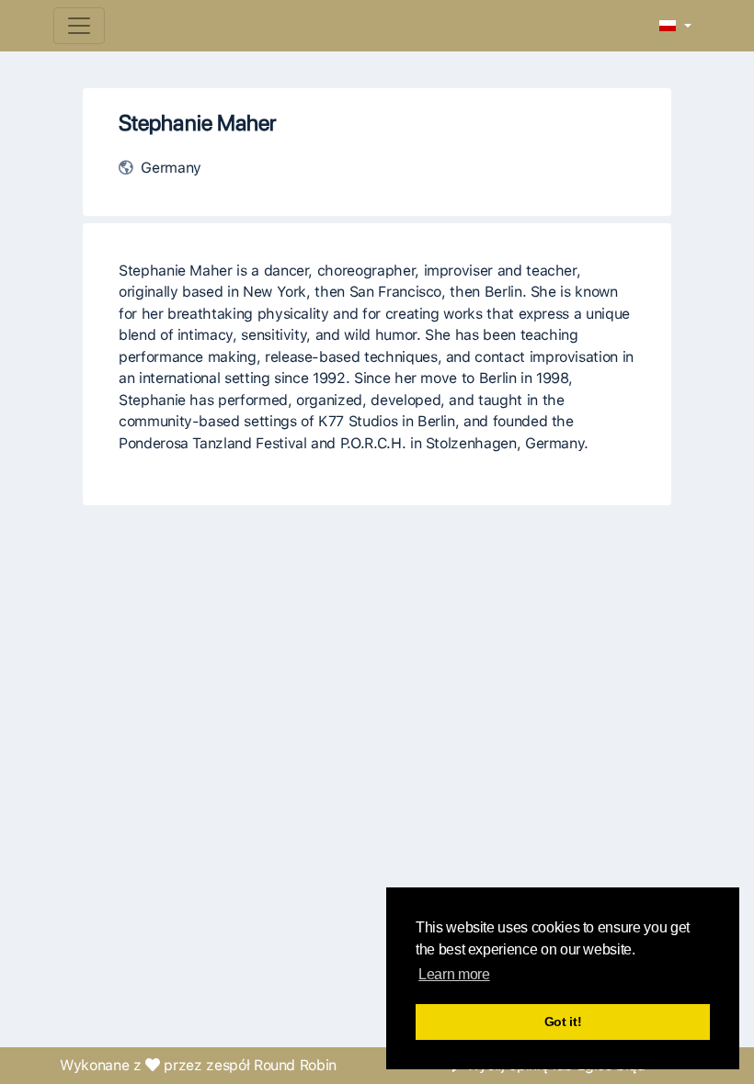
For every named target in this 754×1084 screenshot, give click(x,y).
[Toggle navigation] (79, 25)
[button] (675, 27)
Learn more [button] (453, 974)
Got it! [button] (563, 1021)
